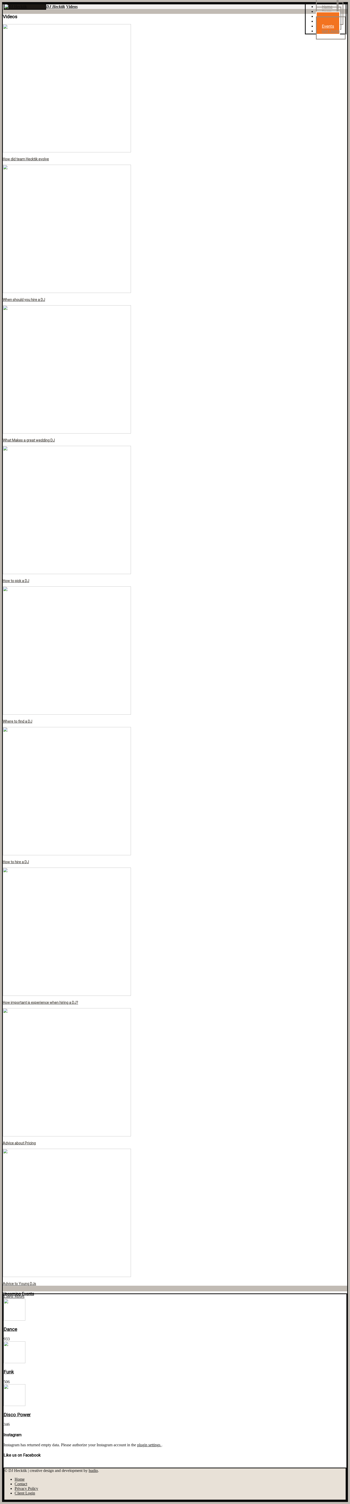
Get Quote (331, 31)
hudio (93, 1470)
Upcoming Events (18, 1293)
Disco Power (17, 1415)
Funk (9, 1372)
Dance (10, 1329)
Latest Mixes (14, 1296)
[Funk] (14, 1362)
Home (20, 1479)
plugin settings (149, 1445)
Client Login (25, 1493)
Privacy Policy (26, 1488)
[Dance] (14, 1319)
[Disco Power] (14, 1404)
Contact (21, 1484)
